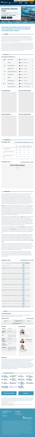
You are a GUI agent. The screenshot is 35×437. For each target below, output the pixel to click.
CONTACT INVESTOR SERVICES (8, 393)
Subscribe (16, 0)
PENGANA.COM (4, 415)
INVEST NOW (25, 393)
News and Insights (21, 3)
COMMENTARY (25, 22)
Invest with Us (31, 3)
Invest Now (32, 0)
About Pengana (26, 3)
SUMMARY (3, 22)
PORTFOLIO (10, 22)
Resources (15, 2)
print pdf (10, 17)
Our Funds (10, 3)
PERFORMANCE (17, 22)
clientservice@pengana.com (19, 414)
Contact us (21, 0)
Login (26, 0)
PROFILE (31, 22)
